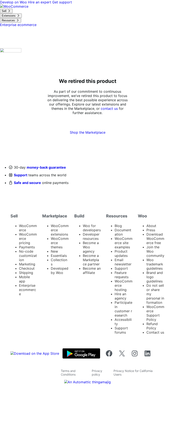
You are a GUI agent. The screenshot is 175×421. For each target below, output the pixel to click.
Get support (62, 2)
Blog (118, 226)
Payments (27, 247)
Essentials (59, 255)
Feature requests (121, 275)
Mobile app (24, 279)
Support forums (121, 330)
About (151, 226)
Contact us (155, 332)
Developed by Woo (59, 270)
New (54, 251)
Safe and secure (27, 183)
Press (150, 230)
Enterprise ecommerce (27, 289)
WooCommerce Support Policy (155, 313)
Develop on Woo (14, 2)
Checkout (27, 268)
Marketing (27, 264)
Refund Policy (152, 326)
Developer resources (91, 236)
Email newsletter (123, 262)
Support (20, 175)
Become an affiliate (92, 270)
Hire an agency (120, 296)
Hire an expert (40, 2)
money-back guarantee (46, 167)
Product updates (121, 253)
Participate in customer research (123, 308)
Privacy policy (97, 372)
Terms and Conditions (68, 372)
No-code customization (28, 255)
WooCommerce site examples (124, 242)
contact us (109, 108)
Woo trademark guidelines (154, 264)
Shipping (26, 273)
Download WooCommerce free (155, 238)
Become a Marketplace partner (91, 259)
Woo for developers (92, 228)
